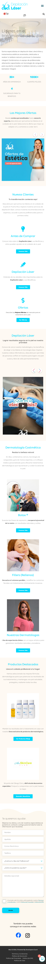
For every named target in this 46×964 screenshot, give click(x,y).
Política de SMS (39, 902)
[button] (42, 6)
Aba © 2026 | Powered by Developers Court (23, 949)
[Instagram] (28, 935)
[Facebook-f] (18, 935)
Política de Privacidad (27, 902)
